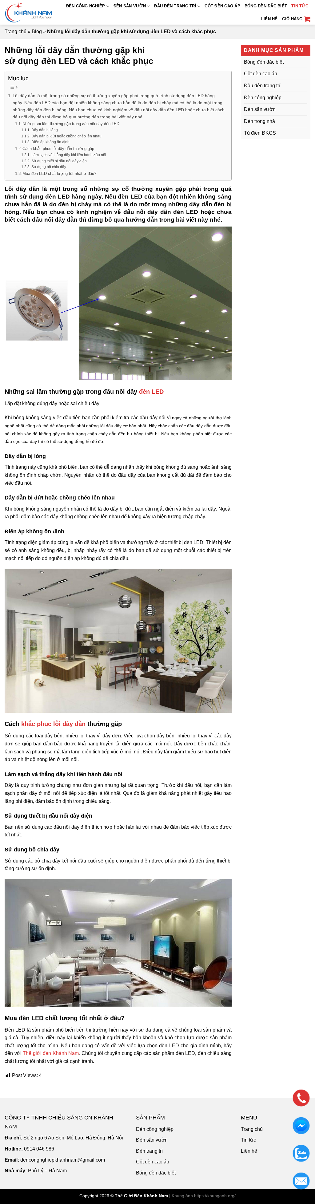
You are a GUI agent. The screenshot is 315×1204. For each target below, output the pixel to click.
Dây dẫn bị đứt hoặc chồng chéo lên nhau (66, 136)
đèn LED (151, 391)
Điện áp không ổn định (50, 142)
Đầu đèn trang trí (175, 6)
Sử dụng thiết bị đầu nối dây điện (58, 161)
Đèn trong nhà (259, 121)
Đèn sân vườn (130, 6)
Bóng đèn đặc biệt (266, 6)
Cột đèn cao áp (222, 6)
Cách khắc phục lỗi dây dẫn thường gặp (58, 148)
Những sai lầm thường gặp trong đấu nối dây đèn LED (70, 123)
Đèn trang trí (149, 1151)
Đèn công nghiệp (85, 6)
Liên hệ (269, 19)
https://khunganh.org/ (215, 1195)
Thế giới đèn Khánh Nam (51, 1053)
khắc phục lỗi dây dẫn (53, 723)
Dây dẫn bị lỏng (44, 130)
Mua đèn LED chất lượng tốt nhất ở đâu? (59, 173)
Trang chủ (15, 31)
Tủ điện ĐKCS (260, 133)
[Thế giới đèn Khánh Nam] (30, 12)
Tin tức (299, 6)
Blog (37, 31)
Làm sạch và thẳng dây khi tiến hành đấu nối (68, 155)
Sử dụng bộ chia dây (48, 167)
